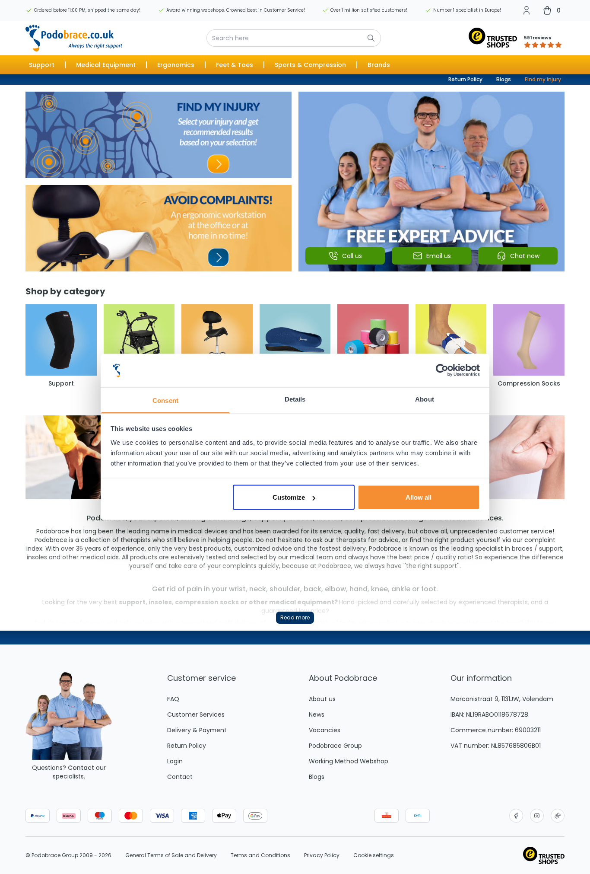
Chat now (524, 256)
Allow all (418, 497)
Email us (438, 256)
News (316, 714)
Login (175, 761)
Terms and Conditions (260, 855)
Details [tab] (295, 398)
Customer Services (196, 714)
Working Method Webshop (348, 761)
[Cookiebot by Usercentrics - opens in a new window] (442, 370)
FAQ (173, 699)
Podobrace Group (335, 745)
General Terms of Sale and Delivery (171, 855)
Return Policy (465, 79)
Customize (289, 497)
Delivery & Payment (197, 730)
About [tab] (424, 398)
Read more (295, 617)
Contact (81, 767)
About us (322, 699)
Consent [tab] (165, 400)
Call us (352, 256)
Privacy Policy (321, 855)
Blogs (503, 79)
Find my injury (543, 79)
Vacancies (324, 730)
